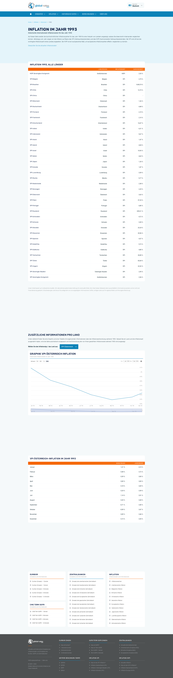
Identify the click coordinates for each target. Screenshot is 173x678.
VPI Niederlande (35, 183)
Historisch (44, 22)
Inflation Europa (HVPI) (128, 670)
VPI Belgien (34, 79)
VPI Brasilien (34, 84)
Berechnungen (88, 14)
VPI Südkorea (34, 249)
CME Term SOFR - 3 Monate (40, 615)
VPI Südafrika (34, 244)
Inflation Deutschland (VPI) (99, 665)
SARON (63, 662)
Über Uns (103, 14)
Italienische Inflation (117, 608)
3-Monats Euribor (66, 650)
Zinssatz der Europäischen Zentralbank (83, 596)
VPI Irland (33, 139)
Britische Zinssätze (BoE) (128, 650)
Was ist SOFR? (95, 645)
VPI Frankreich (35, 117)
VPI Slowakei (34, 227)
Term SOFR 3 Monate (97, 653)
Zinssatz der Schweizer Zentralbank (82, 619)
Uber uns (44, 660)
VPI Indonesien (35, 134)
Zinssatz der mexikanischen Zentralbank (83, 608)
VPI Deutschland (36, 106)
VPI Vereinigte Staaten (38, 271)
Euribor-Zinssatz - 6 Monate (40, 593)
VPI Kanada (34, 167)
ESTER (63, 665)
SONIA (63, 670)
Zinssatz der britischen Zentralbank (82, 589)
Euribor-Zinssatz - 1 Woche (40, 581)
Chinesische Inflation (118, 596)
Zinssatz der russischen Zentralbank (82, 615)
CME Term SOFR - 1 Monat (39, 611)
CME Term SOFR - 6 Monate (40, 619)
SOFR (62, 668)
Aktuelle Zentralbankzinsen (129, 645)
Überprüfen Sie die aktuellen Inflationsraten (42, 45)
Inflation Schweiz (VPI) (97, 670)
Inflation (52, 14)
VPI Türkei (33, 260)
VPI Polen (33, 200)
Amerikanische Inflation (118, 585)
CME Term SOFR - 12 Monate (40, 623)
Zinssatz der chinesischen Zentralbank (83, 593)
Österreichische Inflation (119, 619)
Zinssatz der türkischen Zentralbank (82, 623)
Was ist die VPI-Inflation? (98, 662)
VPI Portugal (34, 205)
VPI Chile (33, 90)
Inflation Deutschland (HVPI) (129, 668)
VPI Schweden (35, 216)
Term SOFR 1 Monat (96, 650)
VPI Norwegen (35, 189)
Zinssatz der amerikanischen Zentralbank (84, 581)
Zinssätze (39, 14)
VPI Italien (33, 156)
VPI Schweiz (34, 222)
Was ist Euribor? (65, 645)
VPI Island (33, 145)
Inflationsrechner (117, 581)
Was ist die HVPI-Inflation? (129, 665)
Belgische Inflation (117, 589)
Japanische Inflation (118, 612)
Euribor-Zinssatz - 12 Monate (40, 596)
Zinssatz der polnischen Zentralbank (82, 612)
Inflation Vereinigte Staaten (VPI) (100, 668)
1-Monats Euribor (66, 647)
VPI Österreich (35, 194)
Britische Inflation (117, 593)
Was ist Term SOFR (96, 647)
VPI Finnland (34, 112)
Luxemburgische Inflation (119, 615)
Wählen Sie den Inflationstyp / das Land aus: (43, 346)
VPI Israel (33, 150)
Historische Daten (69, 14)
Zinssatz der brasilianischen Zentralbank (84, 585)
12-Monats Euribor (66, 653)
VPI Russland (34, 211)
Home (30, 22)
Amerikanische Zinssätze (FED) (130, 647)
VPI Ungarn (34, 266)
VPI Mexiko (33, 178)
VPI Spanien (34, 238)
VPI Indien (33, 128)
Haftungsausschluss (34, 660)
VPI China (33, 95)
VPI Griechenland (36, 123)
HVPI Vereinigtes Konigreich (39, 73)
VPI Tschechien (35, 255)
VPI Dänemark (35, 101)
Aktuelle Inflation (126, 662)
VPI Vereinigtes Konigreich (39, 277)
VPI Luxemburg (35, 172)
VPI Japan (33, 161)
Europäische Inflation (118, 604)
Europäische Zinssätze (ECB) (129, 653)
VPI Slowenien (35, 233)
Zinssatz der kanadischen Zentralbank (83, 604)
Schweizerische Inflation (119, 623)
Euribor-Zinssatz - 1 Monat (40, 585)
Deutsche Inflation (117, 600)
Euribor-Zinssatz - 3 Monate (40, 589)
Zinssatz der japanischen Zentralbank (83, 600)
